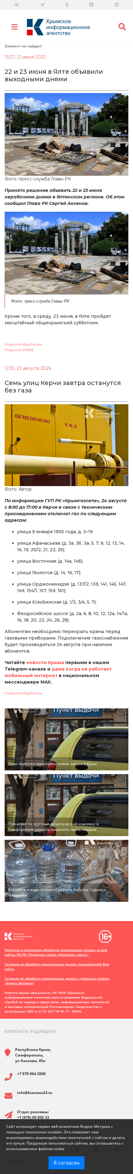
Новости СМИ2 (19, 350)
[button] (122, 27)
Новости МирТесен (23, 344)
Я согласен (66, 1162)
